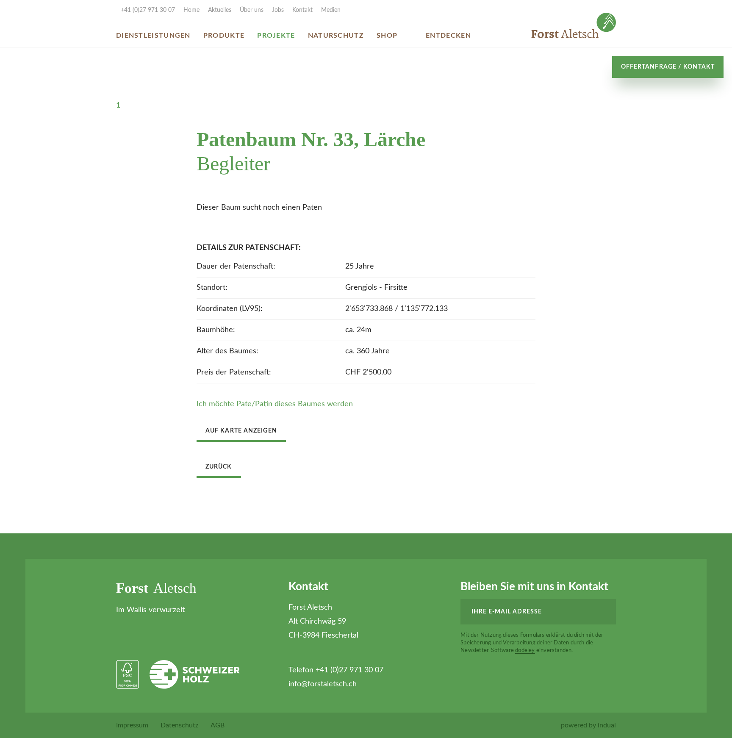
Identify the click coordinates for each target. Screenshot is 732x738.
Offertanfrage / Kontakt (668, 67)
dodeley (525, 650)
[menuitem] (187, 10)
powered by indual (588, 725)
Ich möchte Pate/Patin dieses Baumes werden (275, 404)
